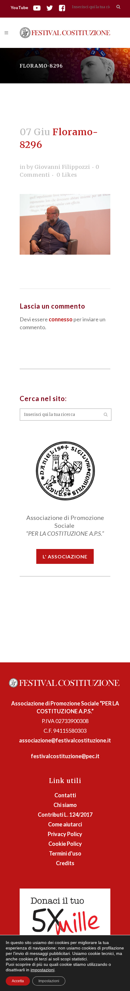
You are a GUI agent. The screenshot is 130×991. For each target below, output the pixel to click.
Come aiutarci (65, 824)
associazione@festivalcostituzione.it (65, 740)
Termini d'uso (65, 853)
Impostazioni (48, 981)
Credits (65, 863)
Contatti (65, 795)
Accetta (18, 981)
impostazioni (42, 969)
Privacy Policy (65, 834)
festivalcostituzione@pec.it (65, 756)
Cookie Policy (65, 843)
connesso (61, 319)
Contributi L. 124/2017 (65, 814)
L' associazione (65, 556)
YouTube (19, 7)
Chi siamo (65, 805)
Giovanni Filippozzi (62, 166)
